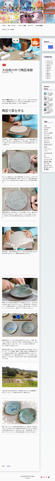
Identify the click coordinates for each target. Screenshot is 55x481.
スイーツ (47, 142)
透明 (47, 169)
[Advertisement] (19, 87)
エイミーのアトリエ (27, 8)
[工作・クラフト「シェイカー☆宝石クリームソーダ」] (45, 99)
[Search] (50, 47)
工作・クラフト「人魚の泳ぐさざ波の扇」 (48, 94)
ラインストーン (47, 157)
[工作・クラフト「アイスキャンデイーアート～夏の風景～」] (45, 109)
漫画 (48, 73)
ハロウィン (46, 150)
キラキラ (48, 137)
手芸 (48, 68)
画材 (45, 167)
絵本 (48, 78)
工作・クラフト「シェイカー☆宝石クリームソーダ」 (48, 100)
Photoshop (46, 129)
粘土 (47, 167)
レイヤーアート (47, 159)
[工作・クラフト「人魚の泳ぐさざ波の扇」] (45, 93)
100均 (45, 125)
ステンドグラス (48, 145)
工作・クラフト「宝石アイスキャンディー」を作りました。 (48, 105)
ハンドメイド (48, 154)
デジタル (45, 148)
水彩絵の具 (46, 165)
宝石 (50, 161)
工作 (48, 67)
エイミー (46, 131)
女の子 (46, 161)
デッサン (49, 63)
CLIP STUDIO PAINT (47, 127)
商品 (48, 65)
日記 (4, 65)
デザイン (49, 62)
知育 (48, 74)
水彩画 (48, 163)
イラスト (49, 60)
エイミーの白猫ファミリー (48, 134)
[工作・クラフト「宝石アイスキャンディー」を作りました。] (45, 104)
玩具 (51, 165)
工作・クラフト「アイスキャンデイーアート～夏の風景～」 (48, 110)
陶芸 (9, 466)
